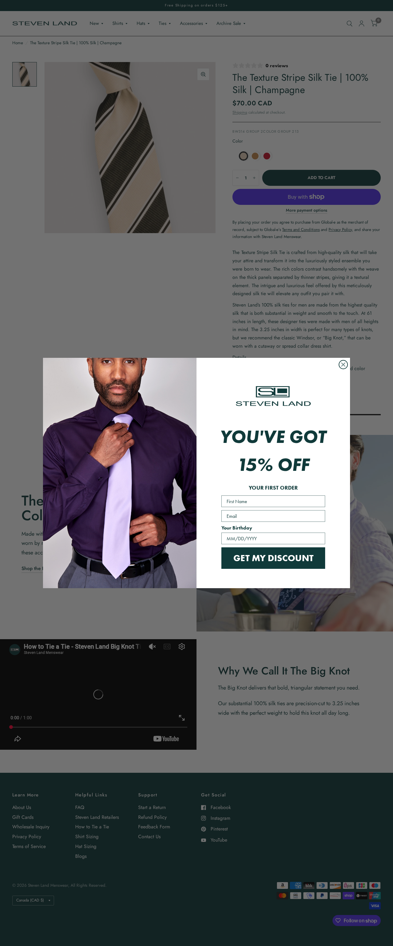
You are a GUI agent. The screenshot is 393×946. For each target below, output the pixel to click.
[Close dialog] (343, 364)
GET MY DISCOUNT (273, 558)
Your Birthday (236, 528)
